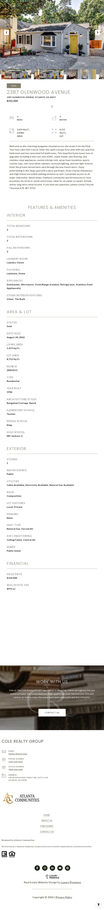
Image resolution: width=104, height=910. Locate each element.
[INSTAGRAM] (45, 868)
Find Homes (46, 826)
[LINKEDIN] (52, 868)
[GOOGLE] (67, 868)
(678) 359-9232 (16, 762)
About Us (46, 820)
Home (47, 815)
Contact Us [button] (52, 712)
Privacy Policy (64, 897)
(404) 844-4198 (16, 769)
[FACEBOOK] (37, 868)
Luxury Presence (71, 882)
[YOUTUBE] (60, 868)
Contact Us (47, 831)
